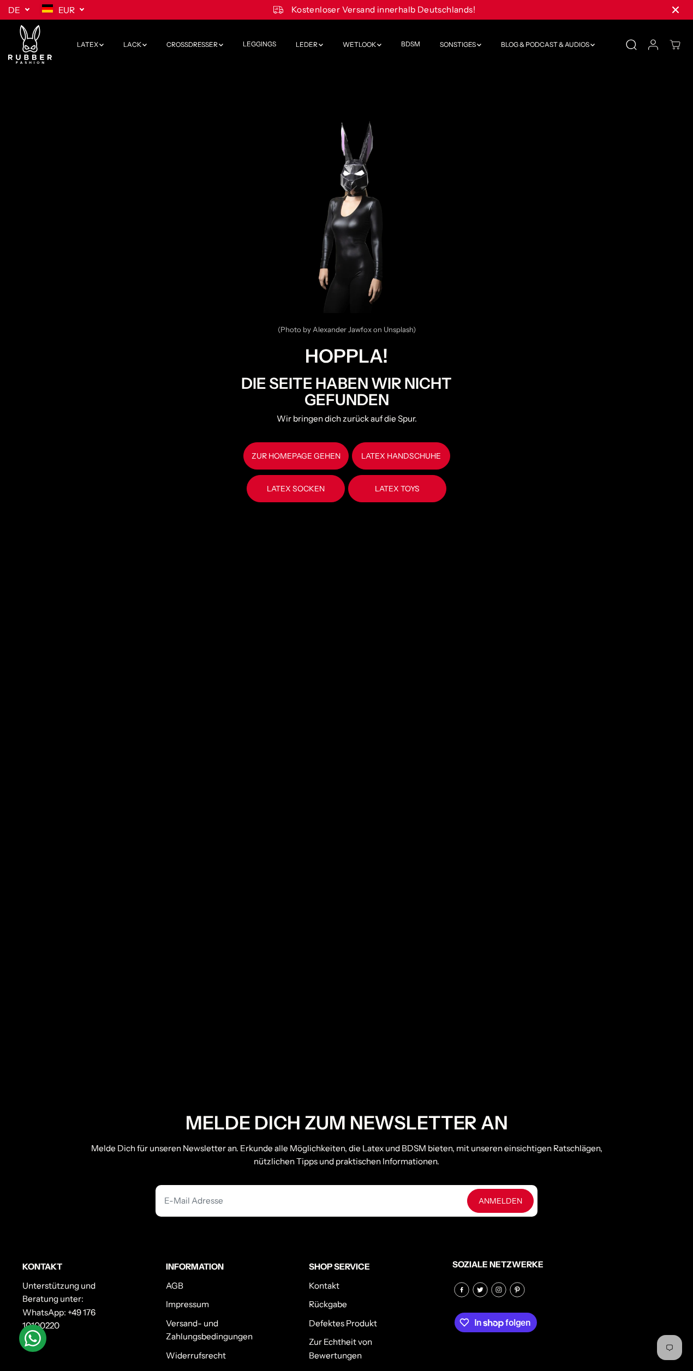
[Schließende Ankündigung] (675, 10)
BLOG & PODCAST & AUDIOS (545, 44)
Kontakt (324, 1285)
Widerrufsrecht (196, 1355)
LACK (132, 44)
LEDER (307, 44)
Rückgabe (328, 1304)
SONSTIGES (458, 44)
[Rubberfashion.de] (30, 44)
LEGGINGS (259, 44)
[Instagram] (498, 1289)
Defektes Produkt (343, 1323)
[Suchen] (631, 45)
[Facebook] (461, 1289)
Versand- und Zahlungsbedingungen (209, 1330)
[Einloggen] (653, 45)
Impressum (187, 1304)
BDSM (410, 44)
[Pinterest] (517, 1289)
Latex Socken (296, 489)
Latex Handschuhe (401, 456)
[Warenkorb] (675, 45)
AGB (174, 1285)
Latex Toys (397, 489)
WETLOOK (360, 44)
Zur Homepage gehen (296, 456)
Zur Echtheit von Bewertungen (340, 1349)
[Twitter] (480, 1289)
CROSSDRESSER (192, 44)
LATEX (88, 44)
